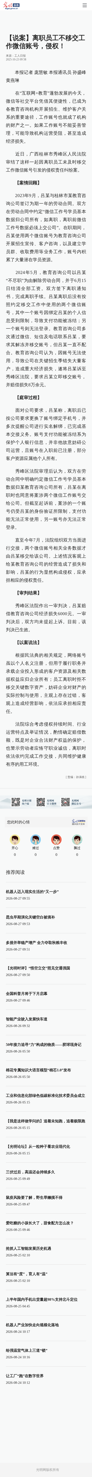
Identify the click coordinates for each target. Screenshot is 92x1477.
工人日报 (20, 55)
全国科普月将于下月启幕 (26, 994)
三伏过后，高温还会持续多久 (30, 1172)
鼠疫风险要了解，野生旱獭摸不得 (34, 1197)
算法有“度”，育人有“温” (26, 1274)
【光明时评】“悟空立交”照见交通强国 (38, 968)
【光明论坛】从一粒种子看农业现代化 (38, 1147)
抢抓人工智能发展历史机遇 (28, 1248)
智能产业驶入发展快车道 (26, 1019)
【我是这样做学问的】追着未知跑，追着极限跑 (45, 1121)
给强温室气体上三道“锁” (26, 1350)
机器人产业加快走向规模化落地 (32, 1325)
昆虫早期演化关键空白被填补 (30, 917)
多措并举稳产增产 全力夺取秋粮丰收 (36, 943)
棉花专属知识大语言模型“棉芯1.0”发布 (38, 1070)
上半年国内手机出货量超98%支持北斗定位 (42, 1299)
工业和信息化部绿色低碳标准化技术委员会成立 (45, 1096)
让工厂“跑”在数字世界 (25, 1376)
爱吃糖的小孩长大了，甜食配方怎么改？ (40, 1223)
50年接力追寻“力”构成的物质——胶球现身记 (43, 1045)
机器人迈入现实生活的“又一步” (32, 892)
